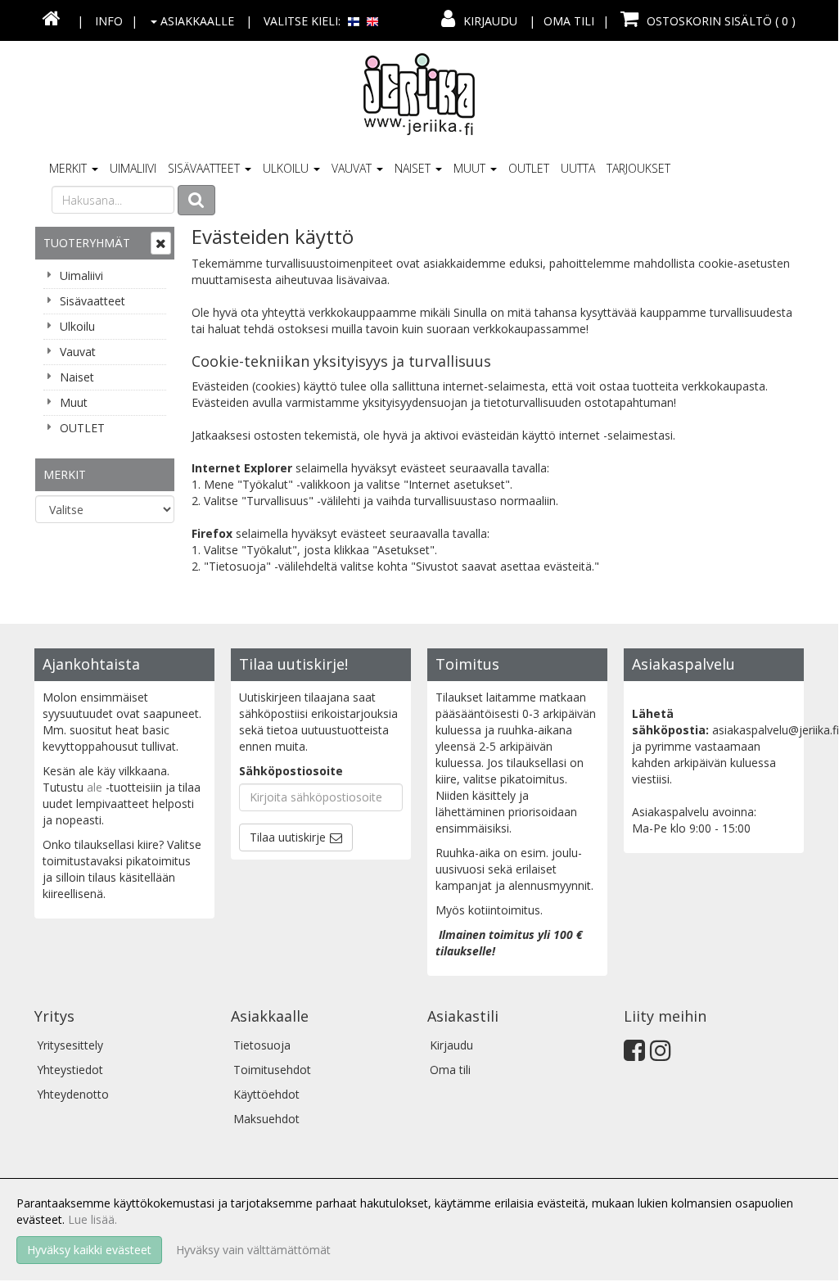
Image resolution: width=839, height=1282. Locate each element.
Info (109, 21)
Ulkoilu (287, 168)
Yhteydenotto (73, 1094)
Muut (471, 168)
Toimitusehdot (272, 1069)
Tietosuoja (262, 1045)
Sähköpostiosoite (291, 771)
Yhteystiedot (70, 1069)
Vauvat (353, 168)
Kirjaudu (490, 21)
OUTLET (528, 168)
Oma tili (569, 21)
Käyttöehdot (266, 1094)
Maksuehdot (266, 1118)
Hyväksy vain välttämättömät (253, 1249)
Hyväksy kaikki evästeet (89, 1249)
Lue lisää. (92, 1219)
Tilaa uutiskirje (288, 837)
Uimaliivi (133, 168)
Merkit (69, 168)
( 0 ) (721, 21)
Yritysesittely (70, 1045)
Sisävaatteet (205, 168)
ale (94, 787)
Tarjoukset (638, 168)
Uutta (578, 168)
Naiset (414, 168)
